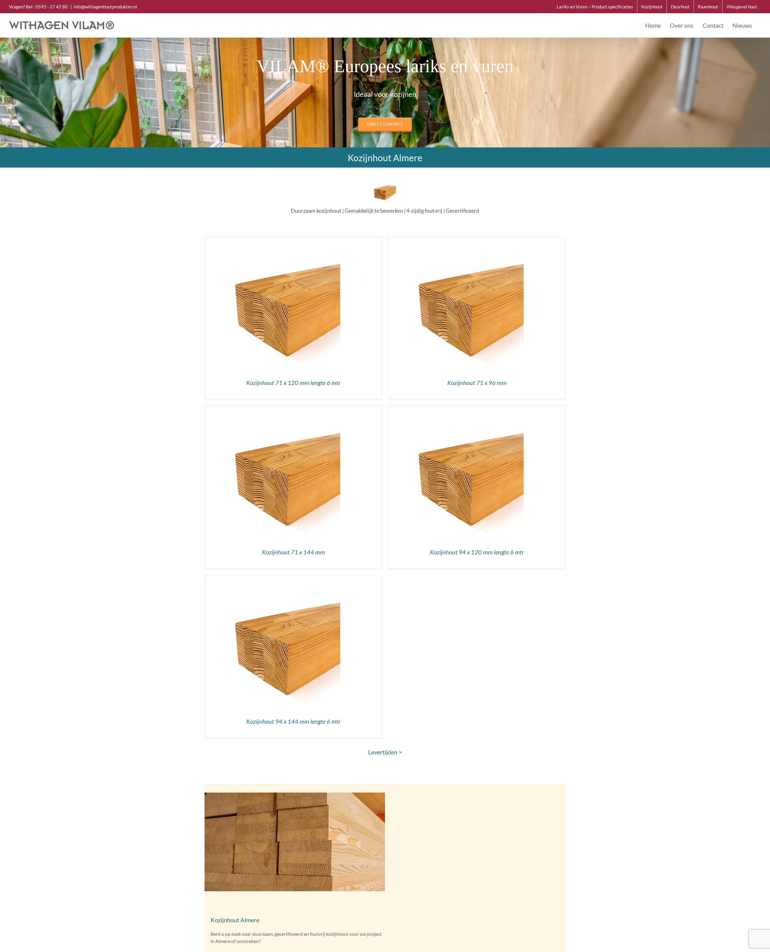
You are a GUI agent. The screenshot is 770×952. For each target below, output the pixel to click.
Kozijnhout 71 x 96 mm (477, 382)
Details (272, 305)
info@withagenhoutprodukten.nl (105, 6)
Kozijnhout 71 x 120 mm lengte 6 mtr (293, 382)
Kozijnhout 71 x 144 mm (293, 552)
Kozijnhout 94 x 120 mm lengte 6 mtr (477, 552)
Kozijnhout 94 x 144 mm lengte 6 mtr (293, 721)
